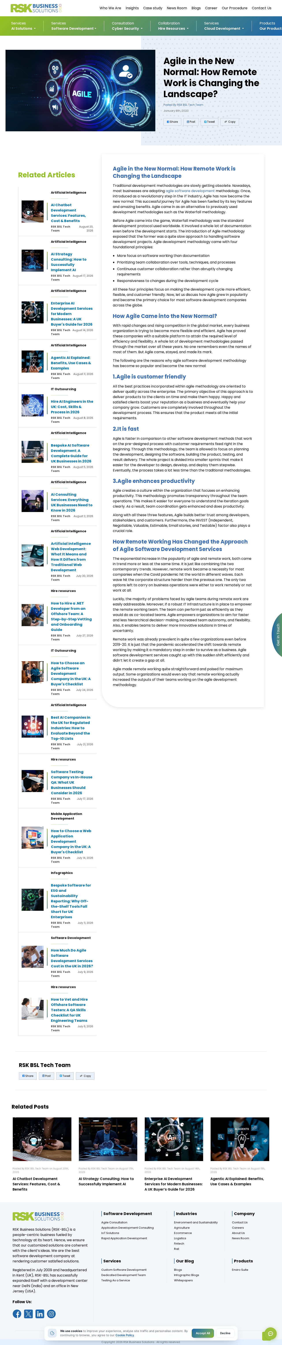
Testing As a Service (115, 1280)
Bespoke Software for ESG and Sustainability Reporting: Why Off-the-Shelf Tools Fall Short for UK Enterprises (71, 901)
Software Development (72, 28)
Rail (176, 1249)
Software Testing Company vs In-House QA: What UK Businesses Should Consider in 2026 (71, 782)
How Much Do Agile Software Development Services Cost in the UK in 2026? (72, 958)
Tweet (210, 122)
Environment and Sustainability (196, 1222)
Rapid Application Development (124, 1238)
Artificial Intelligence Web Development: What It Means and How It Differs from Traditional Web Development (71, 557)
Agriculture (182, 1228)
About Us (238, 1233)
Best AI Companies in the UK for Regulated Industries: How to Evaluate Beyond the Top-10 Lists (70, 728)
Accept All (203, 1333)
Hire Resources (172, 28)
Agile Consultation (114, 1222)
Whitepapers (183, 1280)
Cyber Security (126, 28)
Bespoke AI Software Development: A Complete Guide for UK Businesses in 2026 (71, 453)
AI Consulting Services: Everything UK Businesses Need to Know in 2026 (72, 502)
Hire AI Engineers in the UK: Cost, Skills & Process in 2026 (72, 407)
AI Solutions (22, 28)
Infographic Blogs (186, 1275)
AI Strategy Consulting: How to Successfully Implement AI (69, 262)
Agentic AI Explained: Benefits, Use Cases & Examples (71, 363)
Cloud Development (222, 28)
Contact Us (261, 8)
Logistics (180, 1238)
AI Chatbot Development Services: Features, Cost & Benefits (68, 212)
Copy (232, 122)
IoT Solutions (110, 1233)
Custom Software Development (124, 1270)
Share (173, 122)
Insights (132, 8)
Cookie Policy (124, 1335)
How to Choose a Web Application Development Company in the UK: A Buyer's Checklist (71, 841)
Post (192, 122)
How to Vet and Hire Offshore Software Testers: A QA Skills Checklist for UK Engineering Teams (69, 1010)
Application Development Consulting (127, 1228)
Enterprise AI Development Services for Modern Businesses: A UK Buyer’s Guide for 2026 (174, 1184)
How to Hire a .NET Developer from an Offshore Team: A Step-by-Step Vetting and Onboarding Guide (71, 616)
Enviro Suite (240, 1270)
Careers (238, 1228)
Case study (152, 8)
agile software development (190, 190)
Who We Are (110, 8)
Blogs (196, 8)
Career (211, 8)
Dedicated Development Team (123, 1275)
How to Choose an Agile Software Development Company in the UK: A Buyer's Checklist (71, 673)
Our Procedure (234, 8)
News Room (177, 8)
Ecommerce (183, 1233)
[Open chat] (270, 1333)
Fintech (179, 1243)
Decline (225, 1333)
